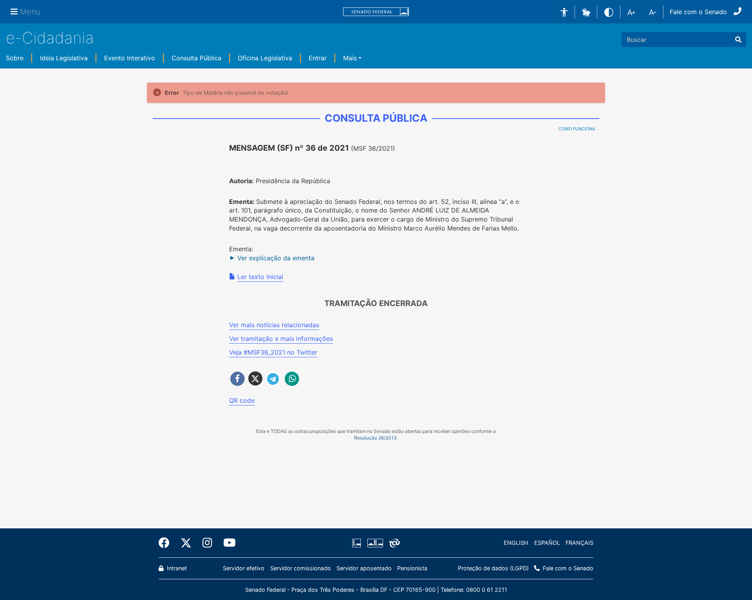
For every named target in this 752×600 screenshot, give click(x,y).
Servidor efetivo (243, 568)
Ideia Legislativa (64, 58)
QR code (242, 400)
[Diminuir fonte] (652, 11)
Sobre (15, 58)
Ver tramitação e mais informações (281, 338)
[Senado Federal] (376, 11)
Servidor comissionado (300, 568)
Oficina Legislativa (265, 58)
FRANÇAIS (579, 542)
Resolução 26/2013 (375, 438)
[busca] (738, 39)
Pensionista (412, 568)
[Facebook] (167, 543)
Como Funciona (577, 129)
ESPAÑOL (547, 542)
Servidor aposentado (364, 568)
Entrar (318, 58)
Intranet (176, 568)
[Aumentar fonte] (631, 11)
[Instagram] (207, 543)
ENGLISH (516, 542)
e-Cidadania (50, 37)
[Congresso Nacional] (375, 543)
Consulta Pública (196, 58)
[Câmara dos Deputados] (358, 543)
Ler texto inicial (260, 277)
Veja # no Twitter (273, 352)
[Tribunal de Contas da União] (393, 543)
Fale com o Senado (698, 12)
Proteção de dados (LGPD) (493, 568)
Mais (350, 58)
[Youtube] (227, 543)
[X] (186, 543)
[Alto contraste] (608, 11)
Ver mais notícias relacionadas (274, 325)
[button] (586, 11)
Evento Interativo (129, 58)
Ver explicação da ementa (276, 258)
